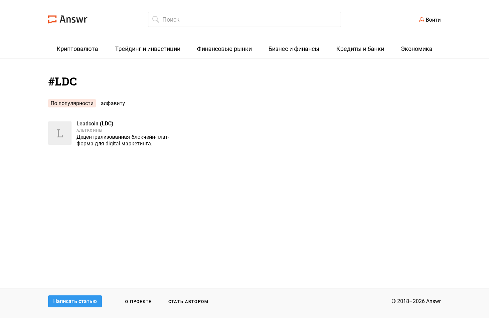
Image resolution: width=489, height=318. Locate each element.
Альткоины (90, 130)
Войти (433, 20)
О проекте (138, 301)
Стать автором (188, 301)
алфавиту (113, 103)
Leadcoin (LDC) (95, 123)
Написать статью (75, 301)
